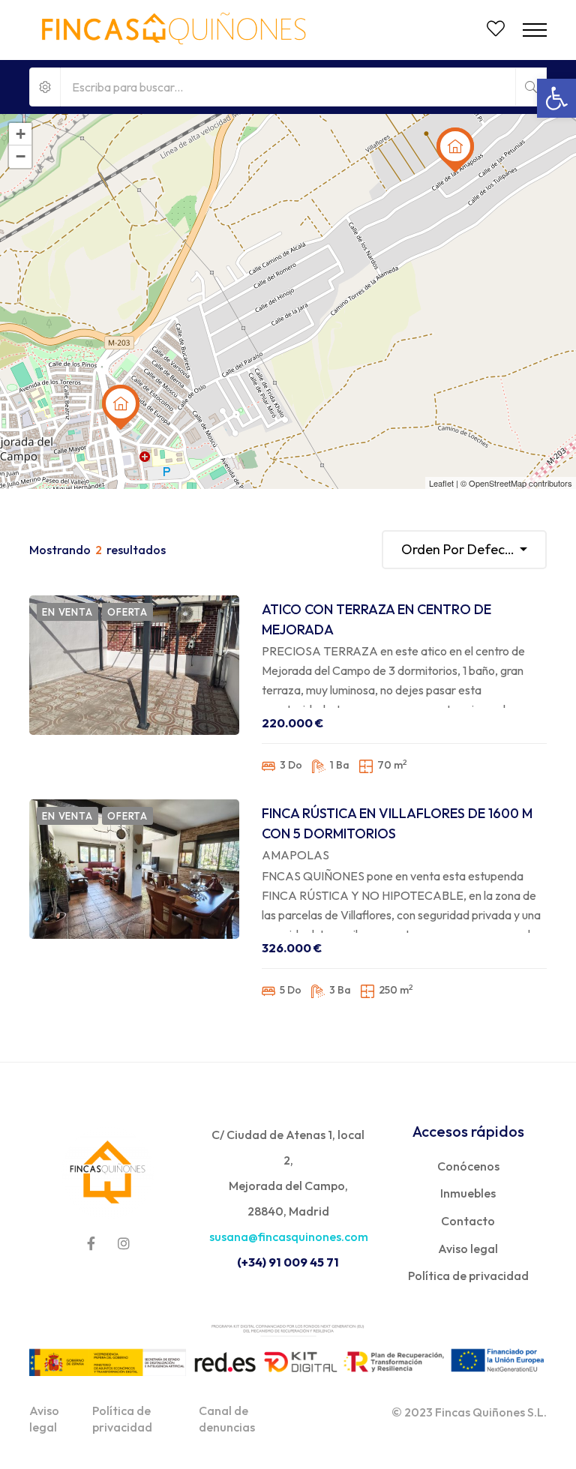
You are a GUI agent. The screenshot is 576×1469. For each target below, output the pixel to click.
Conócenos (468, 1166)
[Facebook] (91, 1243)
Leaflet (441, 483)
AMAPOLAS (295, 854)
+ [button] (21, 133)
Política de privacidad (468, 1275)
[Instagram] (124, 1243)
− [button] (21, 156)
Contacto (468, 1220)
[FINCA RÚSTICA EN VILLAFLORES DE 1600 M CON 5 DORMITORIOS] (134, 869)
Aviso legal (468, 1248)
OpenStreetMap (497, 483)
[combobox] (464, 549)
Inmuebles (468, 1193)
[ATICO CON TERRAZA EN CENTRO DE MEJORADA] (134, 665)
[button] (556, 98)
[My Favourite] (496, 30)
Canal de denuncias (227, 1419)
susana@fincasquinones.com (288, 1236)
